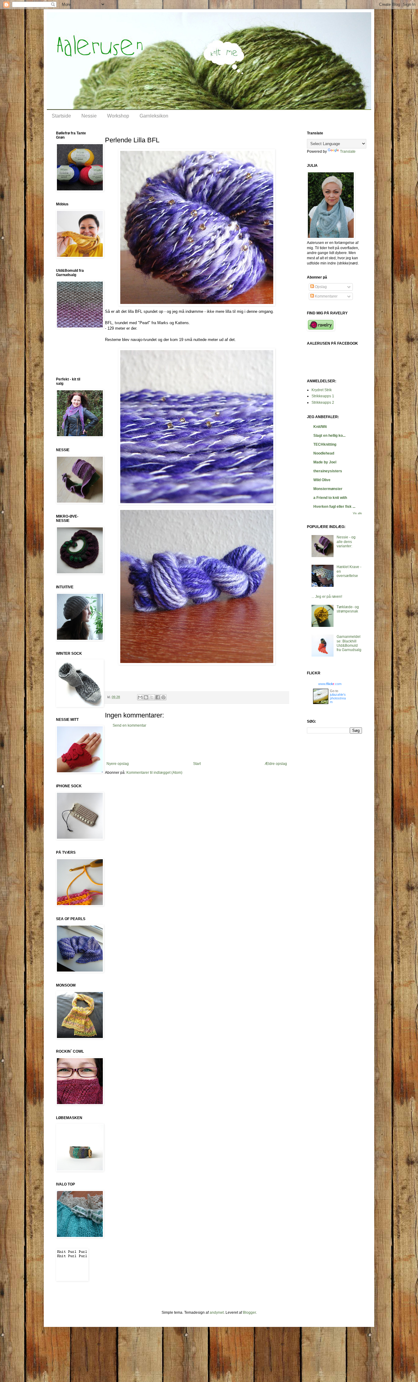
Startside (61, 115)
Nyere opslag (117, 764)
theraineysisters (327, 471)
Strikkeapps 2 (323, 402)
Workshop (118, 115)
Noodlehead (323, 453)
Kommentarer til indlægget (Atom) (154, 772)
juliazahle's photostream (338, 698)
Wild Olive (321, 480)
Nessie (89, 115)
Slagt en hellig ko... (329, 435)
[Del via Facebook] (158, 697)
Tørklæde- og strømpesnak (348, 609)
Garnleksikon (154, 115)
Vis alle (357, 513)
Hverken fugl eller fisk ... (334, 506)
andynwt (217, 1312)
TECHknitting (324, 444)
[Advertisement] (196, 745)
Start (197, 764)
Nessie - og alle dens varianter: (346, 541)
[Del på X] (152, 697)
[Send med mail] (140, 697)
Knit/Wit (320, 427)
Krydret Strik (322, 390)
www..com (329, 684)
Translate (348, 151)
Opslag (320, 287)
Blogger (249, 1312)
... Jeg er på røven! (327, 596)
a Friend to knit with (330, 498)
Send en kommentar (129, 725)
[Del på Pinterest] (163, 697)
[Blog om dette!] (146, 697)
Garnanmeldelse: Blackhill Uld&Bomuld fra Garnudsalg (349, 643)
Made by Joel (324, 462)
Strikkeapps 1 (323, 396)
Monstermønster (327, 489)
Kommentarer (326, 296)
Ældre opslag (276, 764)
